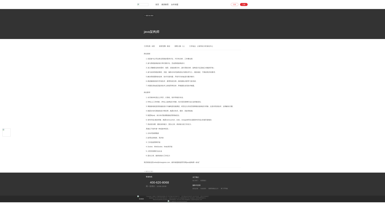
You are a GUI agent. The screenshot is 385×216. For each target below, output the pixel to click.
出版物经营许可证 (185, 198)
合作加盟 (174, 5)
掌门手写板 (224, 188)
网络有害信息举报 (158, 199)
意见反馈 (195, 188)
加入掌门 (195, 180)
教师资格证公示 (213, 188)
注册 (243, 4)
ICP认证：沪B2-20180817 (202, 196)
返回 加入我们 (148, 15)
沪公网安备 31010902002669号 (178, 201)
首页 (157, 5)
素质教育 (165, 5)
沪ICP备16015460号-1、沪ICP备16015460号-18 (181, 196)
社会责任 (203, 188)
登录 (234, 4)
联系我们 (203, 180)
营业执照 (192, 198)
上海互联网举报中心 (200, 198)
